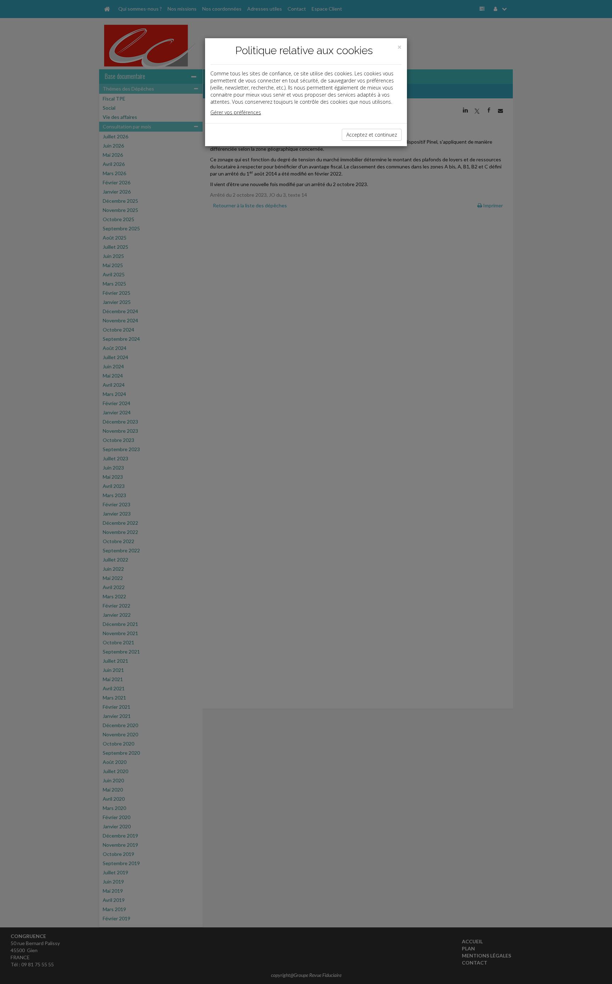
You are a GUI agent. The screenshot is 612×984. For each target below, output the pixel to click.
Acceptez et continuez (371, 134)
